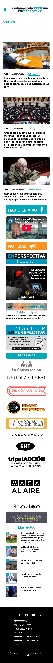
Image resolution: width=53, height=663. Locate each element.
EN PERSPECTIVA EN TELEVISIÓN (26, 641)
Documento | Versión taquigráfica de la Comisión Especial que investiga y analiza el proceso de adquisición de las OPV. (26, 82)
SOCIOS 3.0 (18, 633)
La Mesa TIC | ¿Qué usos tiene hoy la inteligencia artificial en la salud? (31, 549)
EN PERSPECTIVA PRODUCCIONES (26, 637)
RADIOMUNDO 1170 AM (23, 625)
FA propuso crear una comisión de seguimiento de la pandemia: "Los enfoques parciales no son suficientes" (25, 196)
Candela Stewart (34, 190)
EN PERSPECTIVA (20, 621)
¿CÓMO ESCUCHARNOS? (23, 629)
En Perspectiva (34, 74)
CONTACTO (18, 644)
